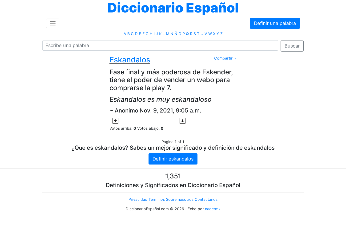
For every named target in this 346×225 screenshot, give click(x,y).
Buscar (292, 46)
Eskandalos (129, 59)
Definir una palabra (275, 23)
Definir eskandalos (173, 159)
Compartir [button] (224, 58)
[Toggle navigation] (52, 23)
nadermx (213, 208)
